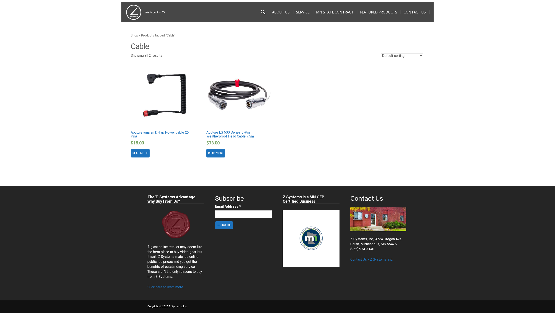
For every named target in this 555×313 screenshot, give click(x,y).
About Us (281, 12)
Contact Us (415, 12)
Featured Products (378, 12)
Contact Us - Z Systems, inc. (371, 259)
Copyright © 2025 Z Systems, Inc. (167, 306)
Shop (134, 35)
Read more (140, 153)
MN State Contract (335, 12)
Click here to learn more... (166, 287)
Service (303, 12)
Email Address (228, 206)
